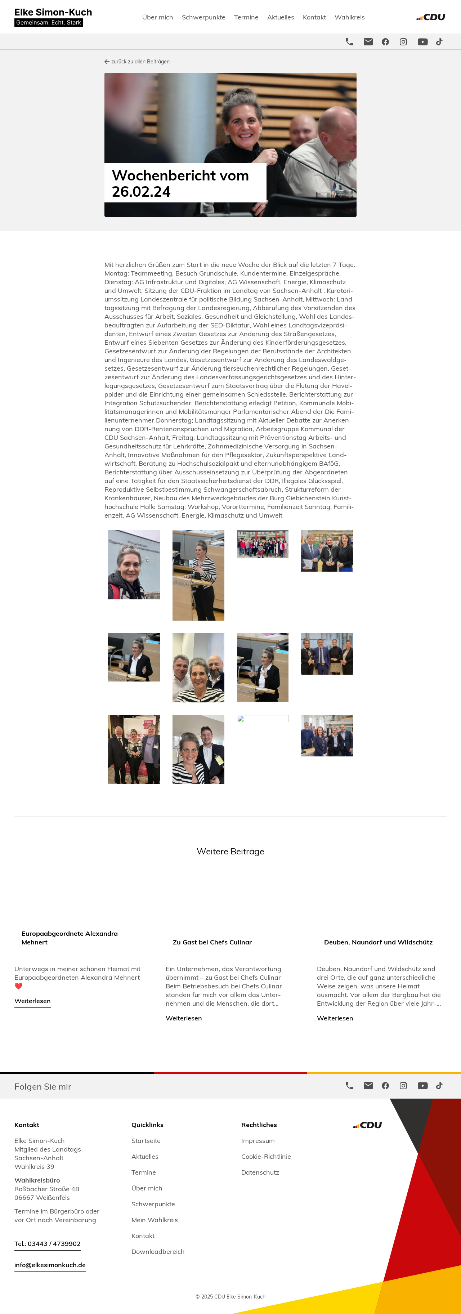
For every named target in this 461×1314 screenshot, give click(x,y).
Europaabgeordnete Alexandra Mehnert (70, 937)
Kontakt (314, 16)
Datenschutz (260, 1172)
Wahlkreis (350, 16)
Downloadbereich (158, 1251)
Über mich (157, 16)
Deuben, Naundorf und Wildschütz (378, 941)
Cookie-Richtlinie (266, 1156)
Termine (246, 16)
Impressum (258, 1140)
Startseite (146, 1140)
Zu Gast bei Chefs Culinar (212, 941)
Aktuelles (280, 16)
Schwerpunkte (203, 16)
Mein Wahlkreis (154, 1219)
